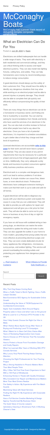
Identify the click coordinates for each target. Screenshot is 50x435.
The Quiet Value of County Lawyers (17, 404)
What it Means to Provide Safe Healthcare (36, 263)
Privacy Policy (19, 6)
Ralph (28, 51)
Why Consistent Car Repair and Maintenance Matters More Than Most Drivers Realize (24, 380)
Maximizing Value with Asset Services (18, 390)
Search (6, 272)
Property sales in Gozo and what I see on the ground (24, 311)
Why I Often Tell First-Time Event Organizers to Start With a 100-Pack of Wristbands (24, 371)
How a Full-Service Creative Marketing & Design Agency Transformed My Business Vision (22, 399)
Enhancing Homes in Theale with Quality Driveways (24, 376)
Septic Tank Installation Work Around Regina (21, 308)
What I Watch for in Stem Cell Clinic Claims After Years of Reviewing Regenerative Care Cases (22, 332)
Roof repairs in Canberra (10, 263)
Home (5, 6)
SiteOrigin (42, 429)
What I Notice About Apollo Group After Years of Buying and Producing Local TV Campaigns (22, 326)
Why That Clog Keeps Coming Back (17, 289)
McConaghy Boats (23, 19)
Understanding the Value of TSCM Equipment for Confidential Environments (22, 304)
